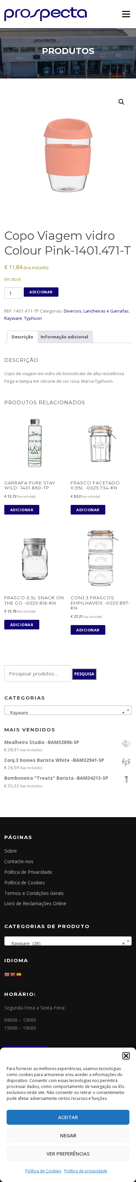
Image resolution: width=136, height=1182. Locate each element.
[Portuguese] (13, 974)
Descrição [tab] (22, 337)
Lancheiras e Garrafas (106, 311)
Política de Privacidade (28, 872)
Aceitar (68, 1117)
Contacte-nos (18, 861)
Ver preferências (68, 1153)
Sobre (10, 851)
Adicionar (41, 291)
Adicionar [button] (22, 509)
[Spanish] (19, 974)
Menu (126, 14)
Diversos (73, 311)
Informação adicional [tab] (64, 337)
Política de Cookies (43, 1171)
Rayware (13, 318)
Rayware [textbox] (66, 712)
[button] (126, 1056)
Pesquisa (84, 674)
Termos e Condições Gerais (34, 893)
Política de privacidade (85, 1171)
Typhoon (33, 318)
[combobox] (68, 710)
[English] (7, 974)
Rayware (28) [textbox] (66, 943)
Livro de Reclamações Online (35, 903)
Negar (68, 1135)
